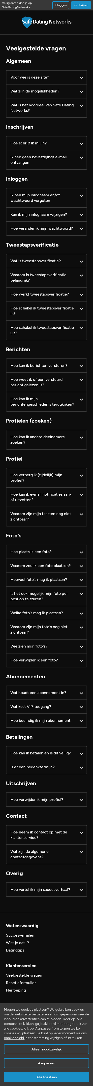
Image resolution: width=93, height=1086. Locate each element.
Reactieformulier (21, 982)
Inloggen (61, 5)
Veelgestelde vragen (24, 975)
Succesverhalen (20, 935)
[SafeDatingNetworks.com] (46, 22)
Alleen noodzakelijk (46, 1049)
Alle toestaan (46, 1077)
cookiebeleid (14, 1038)
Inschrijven (81, 5)
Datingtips (15, 950)
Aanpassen (46, 1063)
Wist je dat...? (17, 942)
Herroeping (16, 990)
